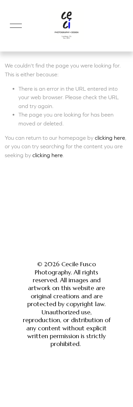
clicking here (110, 138)
